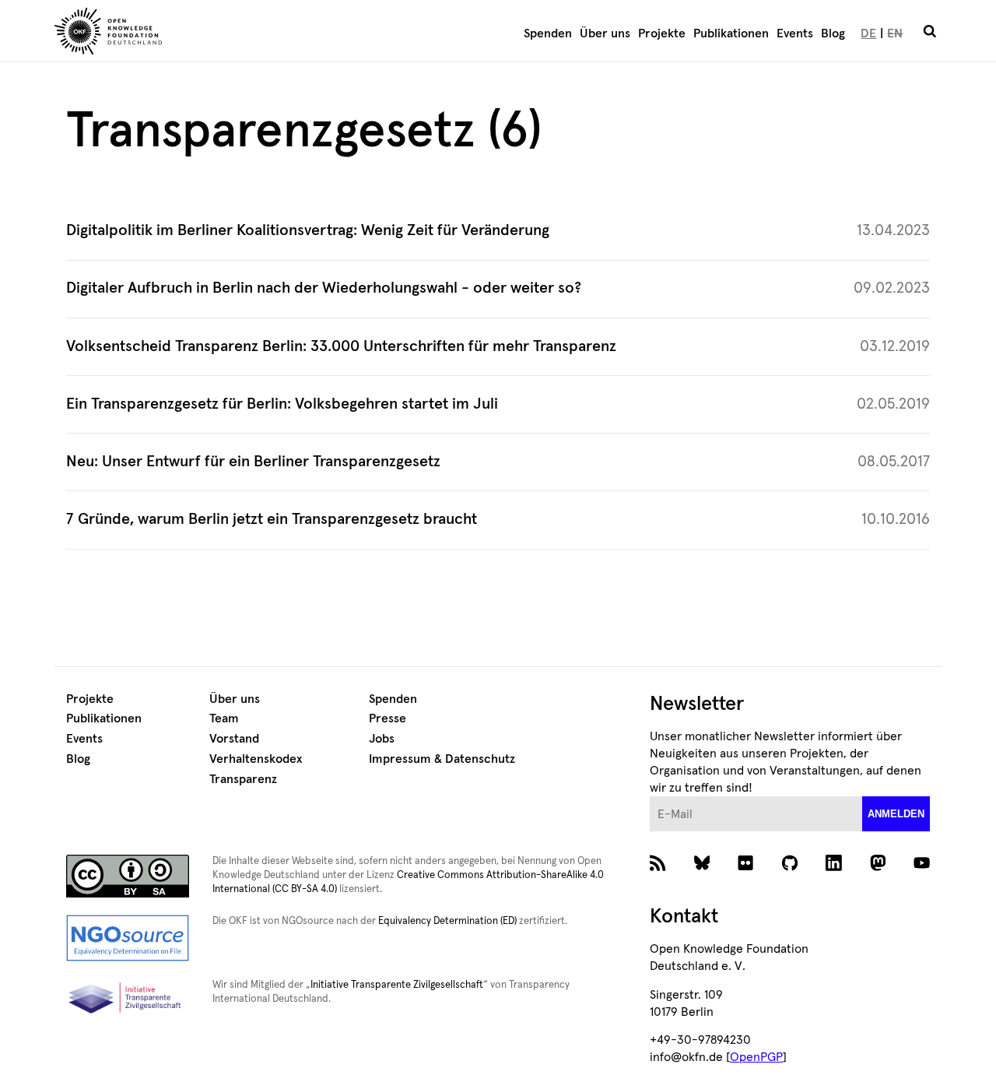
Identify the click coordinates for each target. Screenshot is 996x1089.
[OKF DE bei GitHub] (790, 867)
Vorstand (234, 738)
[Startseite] (198, 33)
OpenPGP (756, 1057)
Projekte (662, 33)
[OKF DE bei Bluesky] (702, 867)
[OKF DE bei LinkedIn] (834, 867)
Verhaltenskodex (255, 759)
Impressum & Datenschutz (442, 759)
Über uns (605, 33)
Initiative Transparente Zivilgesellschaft (396, 985)
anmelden (896, 814)
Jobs (382, 738)
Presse (387, 718)
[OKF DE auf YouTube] (922, 867)
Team (224, 718)
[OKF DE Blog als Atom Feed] (658, 867)
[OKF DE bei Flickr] (746, 867)
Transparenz (243, 779)
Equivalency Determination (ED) (447, 921)
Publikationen (731, 33)
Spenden (548, 33)
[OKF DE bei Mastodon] (878, 867)
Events (795, 33)
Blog (833, 33)
